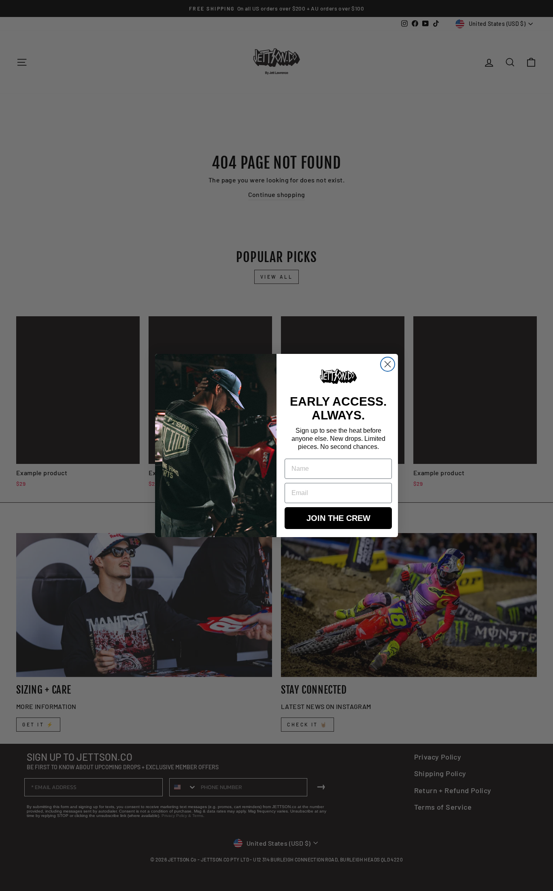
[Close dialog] (388, 364)
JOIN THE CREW (338, 518)
